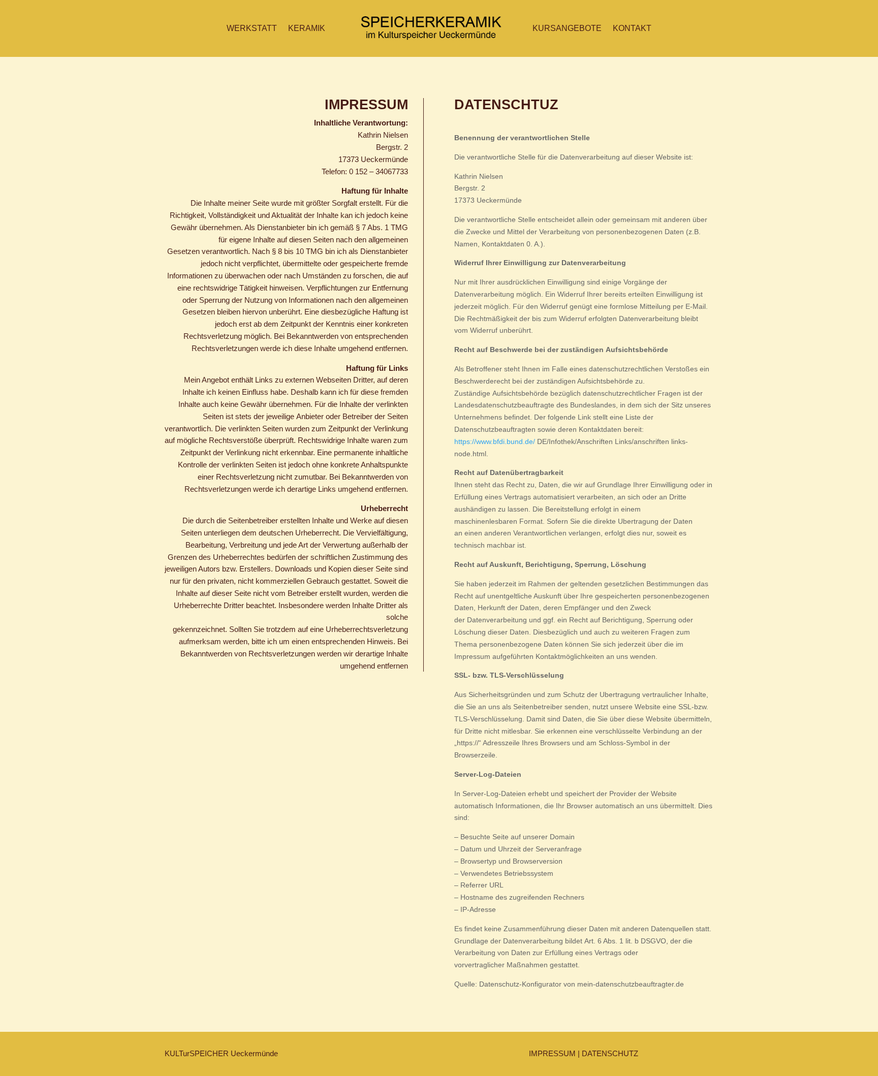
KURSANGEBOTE (567, 28)
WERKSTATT (252, 28)
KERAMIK (306, 28)
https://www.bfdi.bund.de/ (494, 441)
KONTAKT (632, 28)
